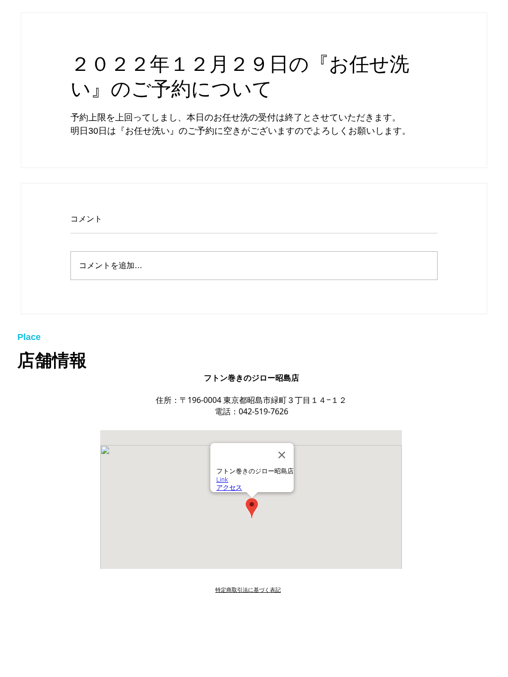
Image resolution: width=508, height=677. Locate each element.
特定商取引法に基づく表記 (248, 590)
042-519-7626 (263, 411)
